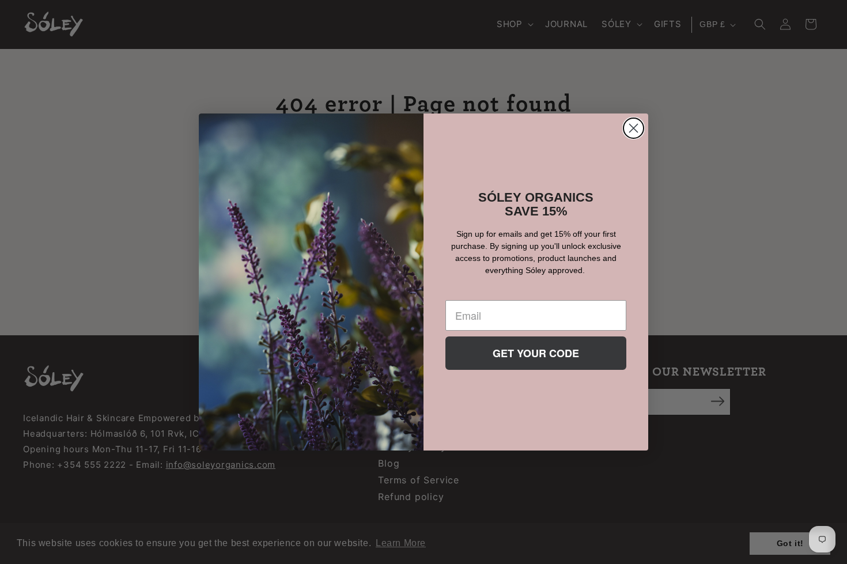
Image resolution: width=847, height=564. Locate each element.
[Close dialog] (633, 128)
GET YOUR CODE (536, 353)
